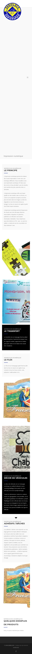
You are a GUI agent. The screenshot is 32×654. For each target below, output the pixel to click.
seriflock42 (16, 647)
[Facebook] (16, 651)
